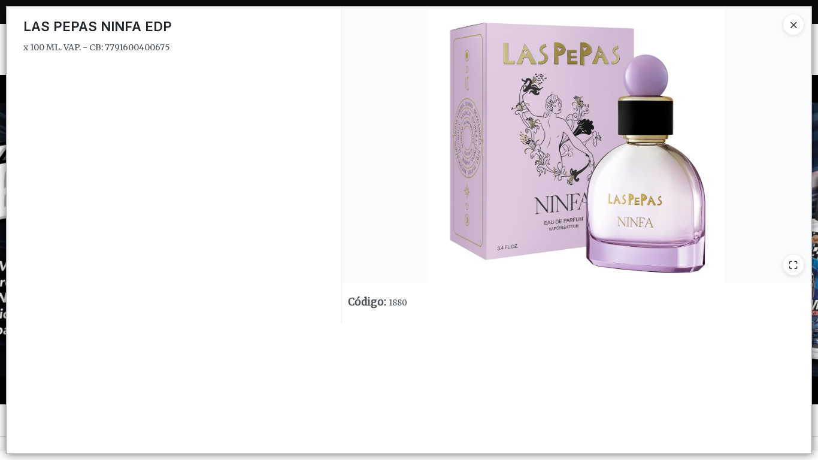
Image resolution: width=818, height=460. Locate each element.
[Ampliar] (793, 265)
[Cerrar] (793, 24)
